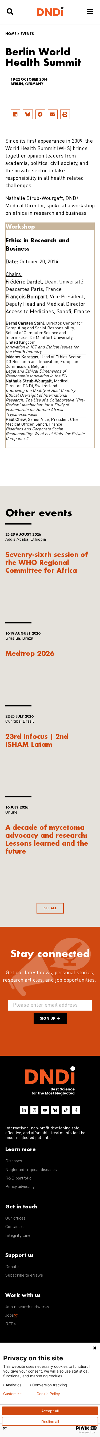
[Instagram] (34, 1110)
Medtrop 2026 (29, 653)
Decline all (50, 1421)
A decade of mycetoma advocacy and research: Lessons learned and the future (46, 839)
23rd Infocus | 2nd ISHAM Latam (36, 740)
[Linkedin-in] (24, 1110)
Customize (12, 1394)
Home (10, 34)
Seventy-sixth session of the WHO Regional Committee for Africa (46, 562)
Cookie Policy (48, 1394)
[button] (15, 114)
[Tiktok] (66, 1110)
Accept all (50, 1411)
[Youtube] (45, 1110)
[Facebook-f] (76, 1110)
